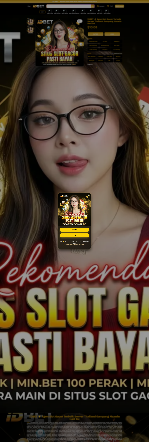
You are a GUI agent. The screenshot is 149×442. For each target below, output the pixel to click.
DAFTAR (74, 235)
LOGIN (74, 229)
